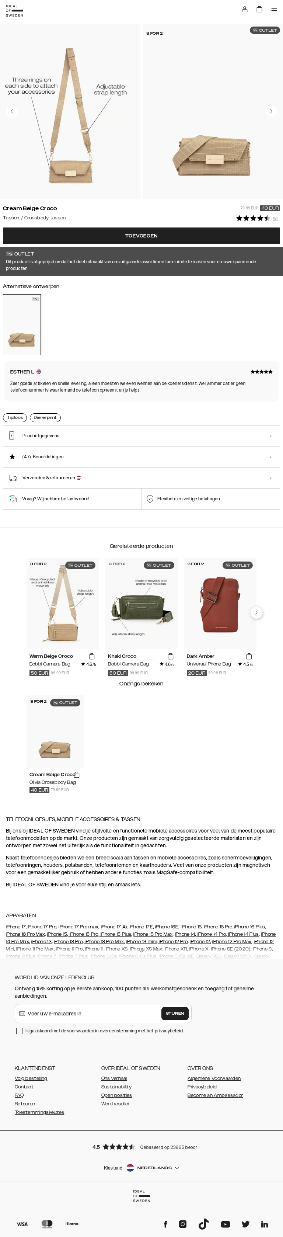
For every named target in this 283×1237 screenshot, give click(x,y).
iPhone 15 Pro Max (152, 934)
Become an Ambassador (215, 1095)
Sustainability (116, 1087)
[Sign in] (244, 9)
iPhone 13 (41, 941)
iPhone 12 (200, 941)
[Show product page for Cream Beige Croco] (22, 324)
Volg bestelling (31, 1078)
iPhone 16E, (167, 927)
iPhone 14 (185, 934)
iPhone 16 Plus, (250, 927)
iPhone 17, (16, 927)
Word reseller (115, 1103)
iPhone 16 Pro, (218, 927)
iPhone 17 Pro (42, 927)
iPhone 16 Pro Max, (26, 934)
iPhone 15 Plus (115, 934)
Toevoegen (141, 236)
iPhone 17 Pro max (78, 927)
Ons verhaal (114, 1078)
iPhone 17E (141, 927)
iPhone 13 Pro (68, 941)
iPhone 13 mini (141, 941)
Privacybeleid (202, 1087)
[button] (141, 1146)
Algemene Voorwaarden (214, 1078)
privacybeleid (169, 1031)
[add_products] (91, 656)
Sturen (175, 1013)
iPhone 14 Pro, (211, 934)
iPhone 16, (192, 927)
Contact (24, 1087)
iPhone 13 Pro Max (104, 941)
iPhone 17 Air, (115, 927)
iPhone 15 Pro (83, 934)
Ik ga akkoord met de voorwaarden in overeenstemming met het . (104, 1031)
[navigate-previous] (256, 613)
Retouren (25, 1103)
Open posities (116, 1095)
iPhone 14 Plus (243, 934)
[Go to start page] (14, 11)
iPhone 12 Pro (173, 941)
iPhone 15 (57, 934)
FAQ (19, 1095)
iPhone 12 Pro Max (231, 941)
